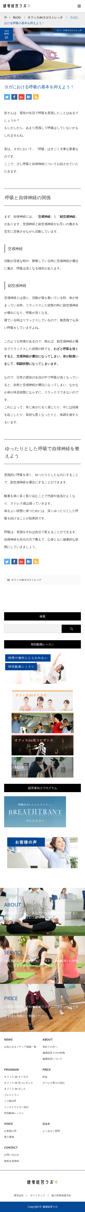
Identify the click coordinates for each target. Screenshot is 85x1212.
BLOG (17, 17)
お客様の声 (10, 1131)
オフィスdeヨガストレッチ (69, 30)
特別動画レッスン (14, 1113)
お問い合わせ (11, 1154)
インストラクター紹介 (16, 1107)
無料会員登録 (11, 1161)
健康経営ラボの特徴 (53, 1052)
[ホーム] (5, 16)
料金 (44, 1077)
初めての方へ (49, 1046)
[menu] (79, 6)
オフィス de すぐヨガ (16, 1077)
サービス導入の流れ (53, 1083)
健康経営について (52, 1058)
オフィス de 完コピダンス (18, 1083)
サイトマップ (37, 1195)
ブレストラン (11, 1095)
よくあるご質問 (51, 1131)
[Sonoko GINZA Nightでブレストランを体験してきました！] (61, 595)
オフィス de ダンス (15, 1089)
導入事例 (9, 1137)
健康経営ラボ (50, 1206)
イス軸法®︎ (10, 1101)
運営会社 (19, 1195)
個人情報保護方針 (61, 1195)
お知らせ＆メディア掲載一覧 (20, 1046)
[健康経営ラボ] (42, 1186)
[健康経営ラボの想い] (23, 595)
